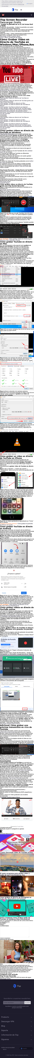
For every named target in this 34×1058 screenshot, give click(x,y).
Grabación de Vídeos (15, 37)
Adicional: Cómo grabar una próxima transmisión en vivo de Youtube (16, 112)
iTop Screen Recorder (15, 778)
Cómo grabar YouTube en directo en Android (14, 107)
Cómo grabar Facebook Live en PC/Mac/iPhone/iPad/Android (14, 605)
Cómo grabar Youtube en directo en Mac (12, 103)
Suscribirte (27, 1002)
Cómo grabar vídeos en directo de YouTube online (15, 108)
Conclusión (3, 115)
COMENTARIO (4, 926)
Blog (6, 37)
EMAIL (2, 924)
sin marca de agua (24, 770)
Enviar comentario (5, 938)
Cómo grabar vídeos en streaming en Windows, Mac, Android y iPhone (16, 239)
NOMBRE (3, 923)
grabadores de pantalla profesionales (11, 90)
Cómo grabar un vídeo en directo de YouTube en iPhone (15, 105)
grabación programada (7, 732)
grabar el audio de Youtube (20, 195)
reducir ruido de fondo (22, 166)
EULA (4, 1049)
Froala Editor (20, 826)
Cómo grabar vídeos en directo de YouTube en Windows (14, 98)
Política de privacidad (7, 1047)
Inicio (1, 37)
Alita (1, 46)
